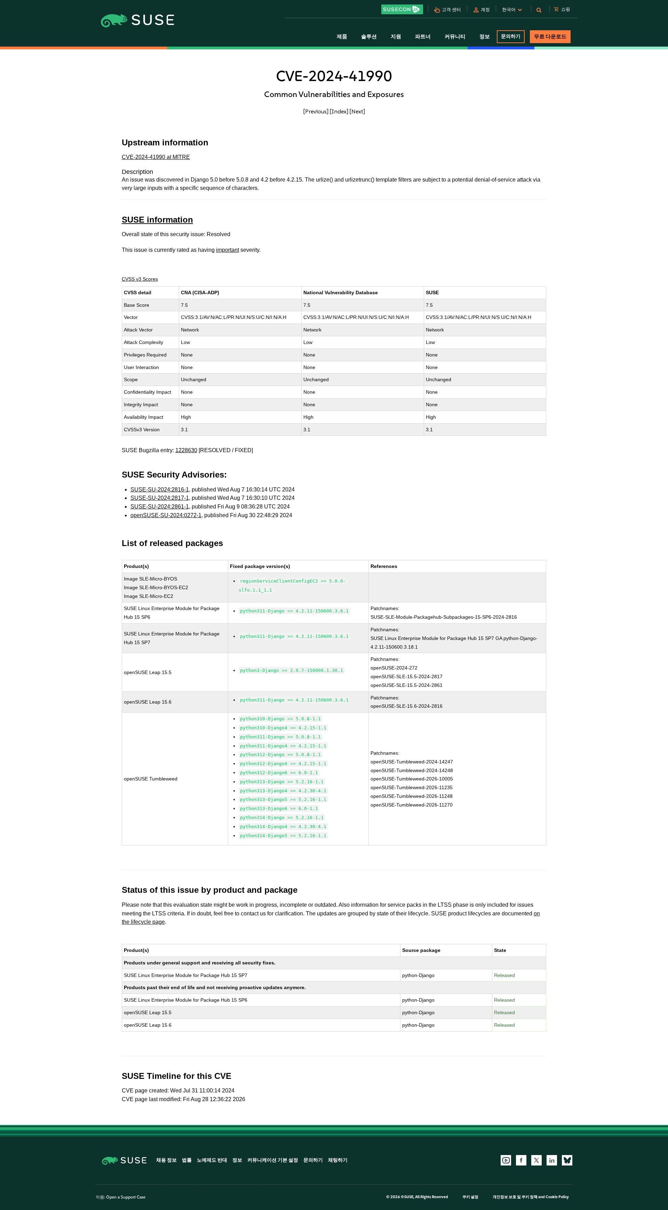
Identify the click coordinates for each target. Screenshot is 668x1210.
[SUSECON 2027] (402, 9)
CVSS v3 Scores (140, 279)
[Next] (357, 111)
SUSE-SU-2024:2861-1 (159, 507)
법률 (187, 1160)
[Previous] (315, 111)
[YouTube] (506, 1160)
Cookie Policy (557, 1197)
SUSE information (157, 219)
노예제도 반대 (212, 1160)
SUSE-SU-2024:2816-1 (159, 489)
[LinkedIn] (552, 1160)
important (227, 250)
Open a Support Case (125, 1197)
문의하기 (510, 36)
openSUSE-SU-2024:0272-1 (165, 515)
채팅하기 (338, 1160)
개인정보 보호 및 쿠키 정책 (515, 1197)
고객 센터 (451, 9)
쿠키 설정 (470, 1197)
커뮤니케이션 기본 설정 (272, 1160)
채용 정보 (166, 1160)
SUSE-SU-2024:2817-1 (159, 498)
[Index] (339, 111)
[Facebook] (521, 1160)
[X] (536, 1160)
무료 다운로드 (550, 36)
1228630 (186, 450)
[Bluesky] (567, 1160)
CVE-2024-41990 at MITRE (156, 157)
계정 (485, 9)
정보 (237, 1160)
